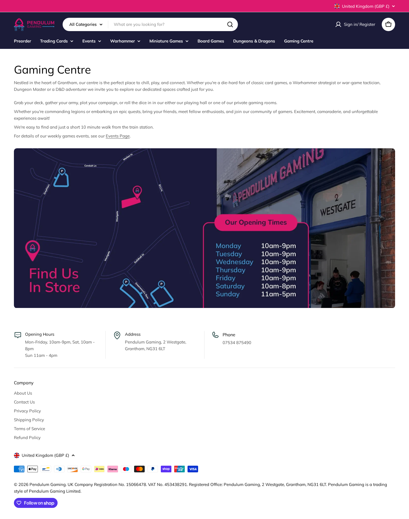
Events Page (118, 136)
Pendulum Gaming (47, 484)
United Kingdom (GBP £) (366, 6)
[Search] (230, 24)
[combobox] (150, 24)
